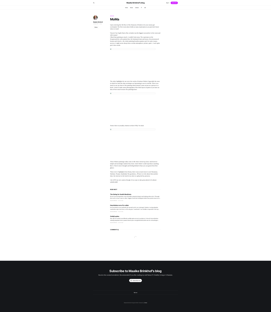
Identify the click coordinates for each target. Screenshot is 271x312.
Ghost (145, 302)
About (131, 7)
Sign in (167, 2)
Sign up (135, 292)
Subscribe (174, 2)
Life (145, 7)
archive (112, 15)
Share (96, 27)
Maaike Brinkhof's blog (135, 3)
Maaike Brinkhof (98, 22)
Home (126, 7)
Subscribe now (137, 280)
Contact (137, 7)
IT (141, 7)
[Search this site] (94, 3)
